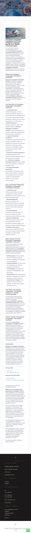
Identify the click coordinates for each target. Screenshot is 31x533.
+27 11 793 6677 (8, 492)
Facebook (7, 481)
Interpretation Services (9, 474)
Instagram (7, 483)
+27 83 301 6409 (8, 497)
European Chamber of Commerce (15, 380)
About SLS (9, 370)
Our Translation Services (13, 372)
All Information (8, 502)
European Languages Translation (11, 466)
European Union (11, 378)
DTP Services (8, 472)
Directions (7, 517)
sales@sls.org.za (11, 499)
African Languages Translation (11, 469)
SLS (20, 364)
